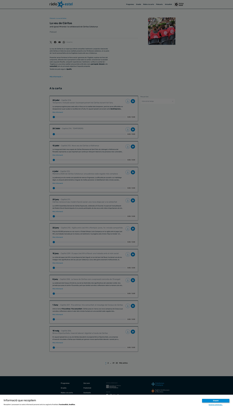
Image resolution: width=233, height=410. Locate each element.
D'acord (215, 401)
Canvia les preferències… (216, 405)
